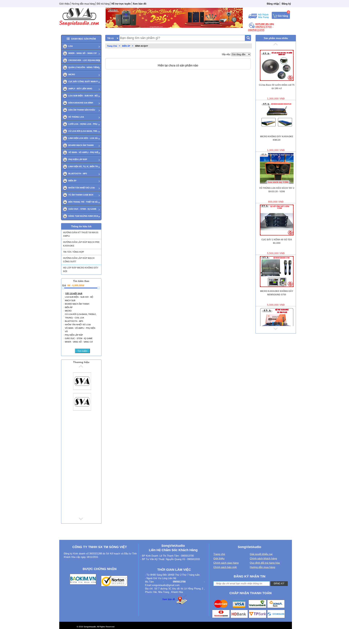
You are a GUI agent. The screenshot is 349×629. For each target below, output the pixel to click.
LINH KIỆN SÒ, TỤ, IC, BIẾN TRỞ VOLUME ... (84, 166)
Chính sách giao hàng (226, 562)
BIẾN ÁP (72, 181)
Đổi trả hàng (103, 3)
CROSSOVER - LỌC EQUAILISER (84, 60)
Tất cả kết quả (73, 293)
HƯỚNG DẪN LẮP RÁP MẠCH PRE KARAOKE (81, 244)
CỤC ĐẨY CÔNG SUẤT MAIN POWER (84, 81)
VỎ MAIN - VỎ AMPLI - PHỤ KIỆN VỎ (84, 152)
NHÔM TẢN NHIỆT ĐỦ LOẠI (81, 188)
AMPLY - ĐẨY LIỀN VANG (80, 88)
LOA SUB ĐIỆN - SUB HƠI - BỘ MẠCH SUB (84, 96)
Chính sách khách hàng (263, 558)
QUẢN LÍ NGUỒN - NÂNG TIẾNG (83, 67)
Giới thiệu (64, 3)
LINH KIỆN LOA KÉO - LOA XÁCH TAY (84, 138)
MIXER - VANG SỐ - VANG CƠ (82, 53)
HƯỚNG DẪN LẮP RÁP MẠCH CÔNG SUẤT (79, 260)
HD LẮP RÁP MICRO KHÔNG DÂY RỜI (80, 269)
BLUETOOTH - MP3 (77, 173)
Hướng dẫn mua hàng (83, 3)
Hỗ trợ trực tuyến (121, 3)
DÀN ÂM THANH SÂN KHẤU (81, 110)
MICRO (71, 74)
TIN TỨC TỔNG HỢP (73, 252)
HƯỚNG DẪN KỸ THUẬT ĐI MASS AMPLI (80, 234)
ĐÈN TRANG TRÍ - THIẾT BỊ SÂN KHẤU (84, 202)
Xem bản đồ (168, 599)
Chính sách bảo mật (225, 567)
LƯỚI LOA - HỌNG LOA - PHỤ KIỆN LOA (84, 124)
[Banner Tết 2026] (174, 17)
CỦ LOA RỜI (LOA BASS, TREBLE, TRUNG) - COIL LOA (84, 131)
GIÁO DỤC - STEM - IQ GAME (82, 209)
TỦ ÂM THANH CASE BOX (80, 195)
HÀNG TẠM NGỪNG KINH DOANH (84, 216)
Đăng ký (286, 3)
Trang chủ (219, 554)
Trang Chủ (112, 46)
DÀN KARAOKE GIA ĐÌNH (80, 103)
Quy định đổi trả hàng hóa (265, 562)
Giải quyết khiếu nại (261, 554)
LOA (70, 46)
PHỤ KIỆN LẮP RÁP (77, 159)
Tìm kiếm (82, 351)
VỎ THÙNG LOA (76, 117)
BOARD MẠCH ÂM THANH (81, 145)
